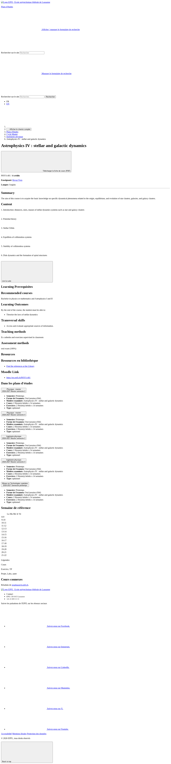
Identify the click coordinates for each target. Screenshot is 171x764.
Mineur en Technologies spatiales (15, 484)
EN (7, 104)
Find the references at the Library (20, 366)
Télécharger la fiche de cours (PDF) (56, 171)
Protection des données (36, 734)
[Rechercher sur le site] (21, 94)
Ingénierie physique (14, 137)
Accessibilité (6, 734)
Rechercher (50, 97)
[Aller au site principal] (26, 126)
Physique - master (13, 390)
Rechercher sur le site (10, 53)
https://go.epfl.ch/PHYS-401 (18, 377)
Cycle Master (12, 134)
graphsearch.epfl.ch (20, 585)
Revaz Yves (17, 180)
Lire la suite (7, 281)
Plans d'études (7, 7)
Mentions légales (19, 734)
